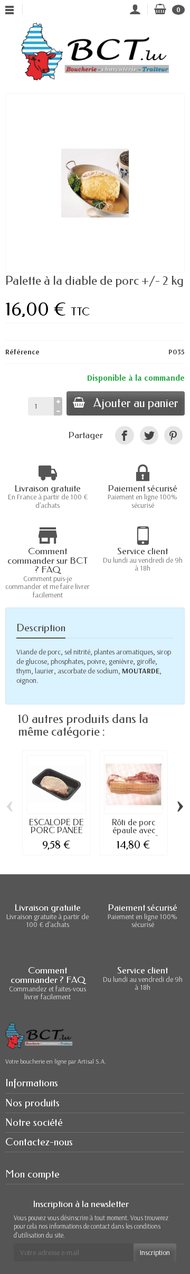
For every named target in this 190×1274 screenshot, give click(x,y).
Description (40, 628)
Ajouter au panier (135, 403)
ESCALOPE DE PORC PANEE (56, 826)
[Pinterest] (173, 435)
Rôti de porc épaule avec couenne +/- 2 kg (133, 834)
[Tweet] (149, 435)
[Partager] (124, 435)
